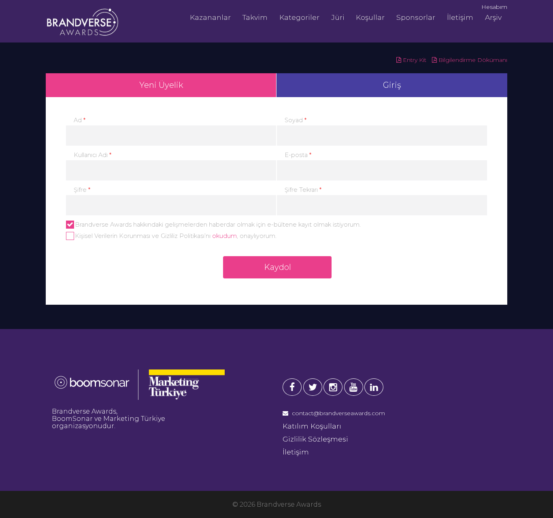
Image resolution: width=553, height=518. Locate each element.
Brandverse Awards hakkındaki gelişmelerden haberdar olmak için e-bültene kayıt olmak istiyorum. (218, 224)
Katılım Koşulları (312, 426)
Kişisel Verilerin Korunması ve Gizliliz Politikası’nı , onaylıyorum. (175, 236)
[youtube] (353, 387)
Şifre (82, 190)
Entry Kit (413, 60)
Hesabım (494, 7)
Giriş (392, 85)
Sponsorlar (415, 17)
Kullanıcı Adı (92, 155)
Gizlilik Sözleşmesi (315, 439)
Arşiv (493, 17)
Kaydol (277, 267)
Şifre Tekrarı (303, 190)
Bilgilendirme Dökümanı (472, 60)
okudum (224, 236)
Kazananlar (210, 17)
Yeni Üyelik (161, 85)
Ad (79, 120)
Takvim (255, 17)
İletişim (460, 17)
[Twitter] (312, 387)
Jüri (338, 17)
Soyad (295, 120)
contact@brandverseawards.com (337, 413)
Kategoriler (299, 17)
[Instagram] (332, 387)
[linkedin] (373, 387)
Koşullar (370, 17)
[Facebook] (292, 387)
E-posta (298, 155)
